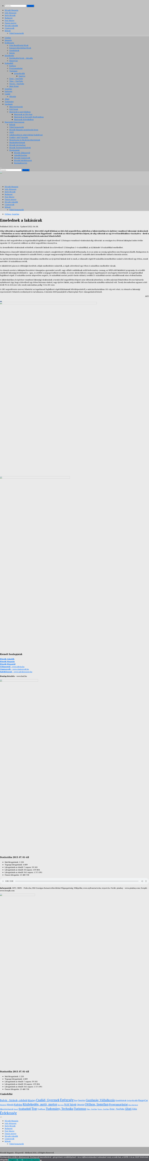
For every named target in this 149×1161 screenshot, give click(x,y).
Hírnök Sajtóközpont (23, 160)
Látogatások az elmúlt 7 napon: (18, 867)
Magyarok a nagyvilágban (20, 112)
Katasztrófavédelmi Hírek (20, 48)
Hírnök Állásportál (22, 152)
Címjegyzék (9, 28)
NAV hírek (13, 109)
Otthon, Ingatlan (12, 214)
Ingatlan (8, 89)
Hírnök (10, 1104)
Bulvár (12, 53)
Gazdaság (9, 104)
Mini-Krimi (14, 86)
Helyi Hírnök (10, 15)
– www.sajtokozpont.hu (16, 671)
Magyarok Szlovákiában (24, 119)
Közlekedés (9, 55)
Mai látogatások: (12, 862)
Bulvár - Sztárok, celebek (13, 1100)
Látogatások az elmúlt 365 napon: (19, 872)
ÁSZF (11, 132)
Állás (134, 1108)
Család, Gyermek (48, 1100)
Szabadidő (9, 63)
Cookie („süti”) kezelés (18, 137)
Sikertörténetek (16, 106)
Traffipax (41, 1109)
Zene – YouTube (16, 78)
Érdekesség (9, 42)
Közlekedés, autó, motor (40, 1104)
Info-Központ (10, 13)
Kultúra (12, 65)
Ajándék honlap (20, 155)
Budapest (9, 18)
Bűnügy (32, 1100)
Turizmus (13, 71)
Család (7, 94)
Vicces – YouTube (16, 83)
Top (34, 1108)
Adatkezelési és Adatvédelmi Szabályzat (26, 135)
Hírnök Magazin (11, 10)
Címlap (8, 37)
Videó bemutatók (16, 33)
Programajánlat (16, 68)
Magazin (8, 40)
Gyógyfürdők (19, 73)
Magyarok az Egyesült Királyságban (29, 117)
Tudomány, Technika (59, 1109)
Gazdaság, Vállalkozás (100, 1100)
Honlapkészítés (20, 163)
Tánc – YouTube (16, 81)
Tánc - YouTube (92, 1109)
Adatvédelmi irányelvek (31, 1160)
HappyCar (13, 60)
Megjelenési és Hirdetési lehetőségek (24, 140)
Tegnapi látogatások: (14, 864)
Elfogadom (12, 1160)
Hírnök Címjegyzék (22, 158)
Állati (7, 99)
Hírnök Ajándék (11, 25)
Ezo (75, 1100)
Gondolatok (14, 50)
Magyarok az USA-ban (23, 114)
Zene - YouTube (117, 1109)
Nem (19, 1160)
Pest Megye (9, 20)
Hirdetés (3, 1105)
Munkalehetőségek (17, 142)
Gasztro (22, 76)
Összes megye (10, 23)
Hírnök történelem (17, 145)
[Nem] (41, 1160)
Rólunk (8, 30)
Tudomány (9, 101)
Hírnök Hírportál (7, 664)
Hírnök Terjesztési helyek (20, 147)
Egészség (8, 91)
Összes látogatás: (12, 875)
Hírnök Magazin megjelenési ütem (23, 129)
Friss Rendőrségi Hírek (18, 45)
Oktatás (12, 96)
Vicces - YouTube (103, 1109)
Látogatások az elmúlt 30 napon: (19, 869)
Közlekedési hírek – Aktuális (21, 58)
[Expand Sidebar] (1, 301)
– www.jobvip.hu (12, 666)
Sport (16, 1109)
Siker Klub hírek (133, 1105)
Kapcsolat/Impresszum (14, 122)
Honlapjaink (14, 150)
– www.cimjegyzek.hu (14, 669)
